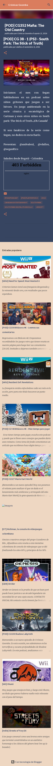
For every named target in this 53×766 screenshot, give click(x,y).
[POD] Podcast (11, 198)
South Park (36, 202)
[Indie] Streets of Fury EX (14, 731)
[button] (5, 53)
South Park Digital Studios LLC (19, 207)
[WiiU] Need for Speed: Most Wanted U (21, 281)
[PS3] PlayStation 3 (29, 198)
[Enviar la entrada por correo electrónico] (5, 194)
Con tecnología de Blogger (28, 761)
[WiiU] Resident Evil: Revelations (17, 382)
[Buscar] (49, 4)
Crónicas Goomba (18, 4)
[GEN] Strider (8, 584)
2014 (43, 198)
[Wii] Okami (8, 684)
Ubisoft (39, 207)
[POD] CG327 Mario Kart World (17, 479)
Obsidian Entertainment (16, 202)
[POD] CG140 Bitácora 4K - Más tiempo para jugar (26, 429)
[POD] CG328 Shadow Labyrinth (17, 634)
